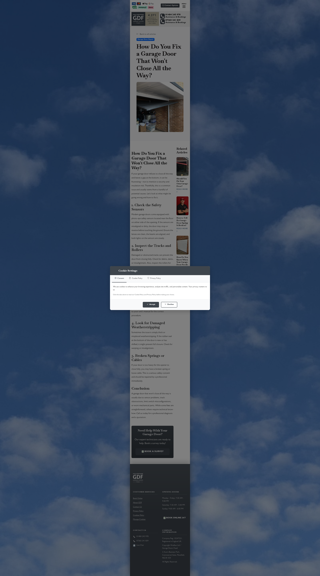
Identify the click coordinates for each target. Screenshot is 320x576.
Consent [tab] (120, 278)
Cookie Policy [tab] (136, 278)
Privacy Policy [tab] (155, 278)
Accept (152, 305)
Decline (170, 305)
